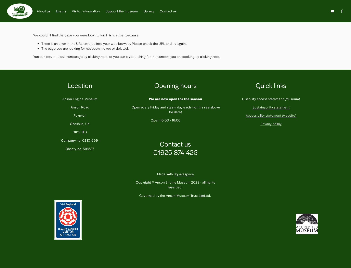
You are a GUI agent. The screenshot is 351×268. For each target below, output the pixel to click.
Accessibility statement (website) (271, 115)
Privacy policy (271, 123)
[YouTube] (332, 11)
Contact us (168, 11)
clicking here (97, 56)
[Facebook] (342, 11)
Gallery (149, 11)
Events (61, 11)
